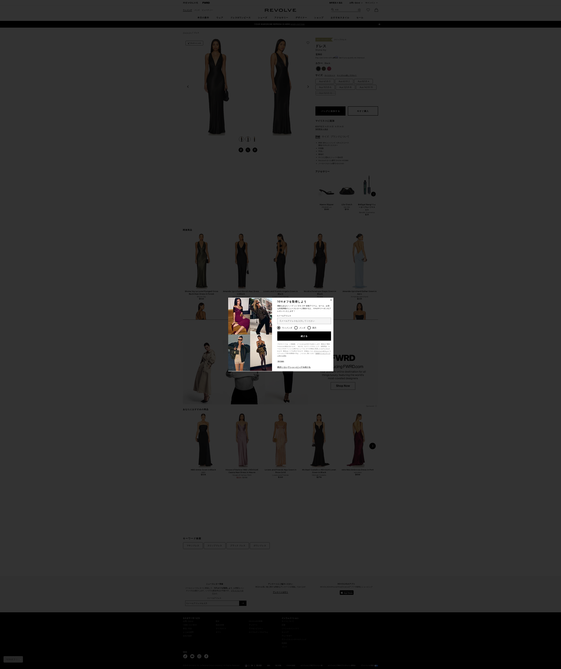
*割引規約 (280, 361)
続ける (304, 336)
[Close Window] (331, 300)
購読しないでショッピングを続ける (294, 367)
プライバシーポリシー (321, 351)
